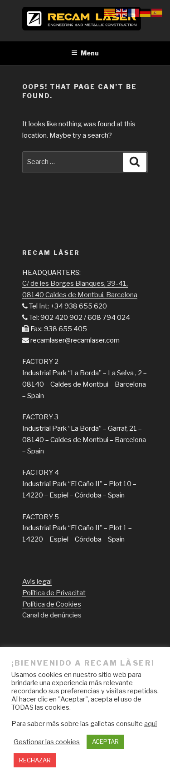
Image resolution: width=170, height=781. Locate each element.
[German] (145, 12)
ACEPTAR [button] (105, 741)
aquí (150, 724)
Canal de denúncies (52, 615)
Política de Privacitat (54, 593)
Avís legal (37, 581)
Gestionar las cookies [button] (47, 742)
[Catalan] (110, 12)
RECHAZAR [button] (35, 760)
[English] (122, 12)
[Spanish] (157, 12)
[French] (134, 12)
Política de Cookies (51, 604)
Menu (90, 53)
